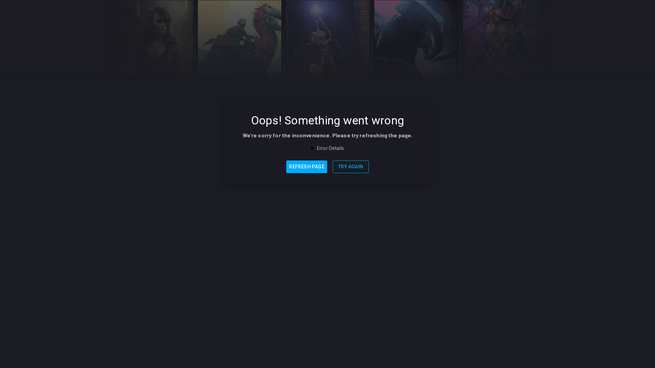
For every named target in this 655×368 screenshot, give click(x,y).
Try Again (350, 166)
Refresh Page (306, 166)
